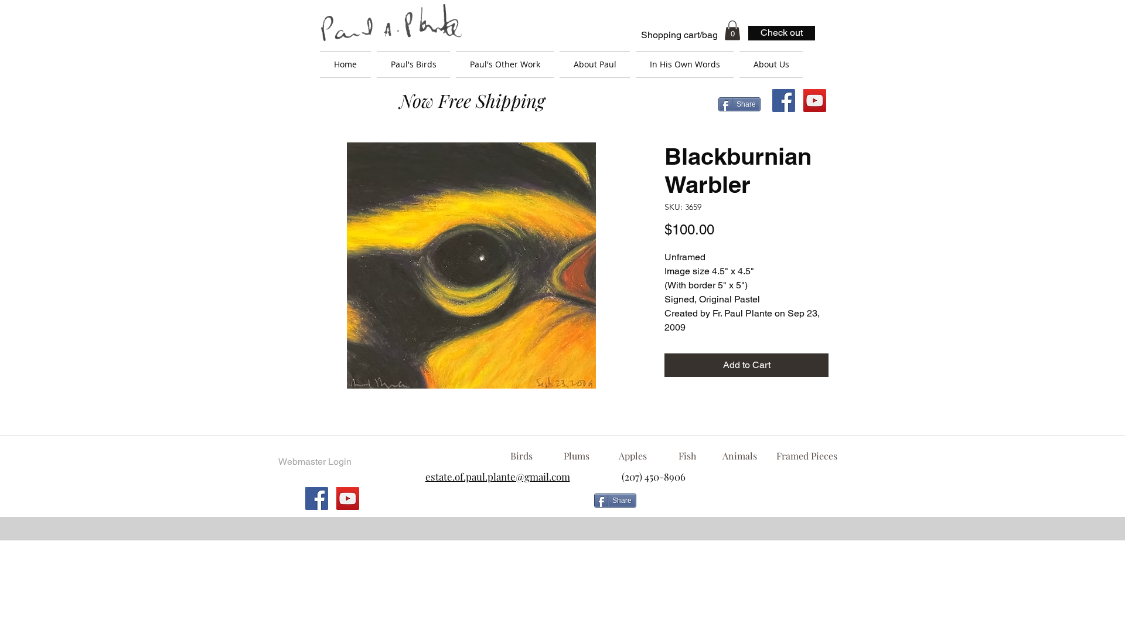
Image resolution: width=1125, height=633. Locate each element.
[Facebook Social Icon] (783, 100)
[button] (732, 30)
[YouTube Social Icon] (814, 100)
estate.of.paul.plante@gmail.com (497, 476)
